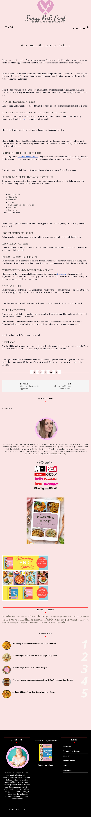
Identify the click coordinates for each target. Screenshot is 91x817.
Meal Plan (24, 616)
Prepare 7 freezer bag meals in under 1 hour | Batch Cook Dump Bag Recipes (42, 680)
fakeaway (38, 619)
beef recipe (77, 616)
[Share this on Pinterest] (45, 372)
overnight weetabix (8, 622)
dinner (28, 619)
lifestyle (49, 619)
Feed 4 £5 (16, 616)
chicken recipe (9, 619)
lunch (57, 619)
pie (22, 622)
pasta (17, 622)
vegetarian (61, 622)
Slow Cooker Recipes (39, 616)
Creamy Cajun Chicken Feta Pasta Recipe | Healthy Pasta (34, 656)
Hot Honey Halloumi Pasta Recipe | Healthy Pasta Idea (34, 643)
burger (86, 616)
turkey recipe (50, 622)
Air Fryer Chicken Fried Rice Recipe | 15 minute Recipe (33, 692)
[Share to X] (40, 372)
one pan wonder (69, 619)
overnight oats (83, 620)
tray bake (41, 622)
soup (35, 622)
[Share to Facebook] (34, 372)
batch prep (67, 616)
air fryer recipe (56, 616)
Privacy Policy (17, 809)
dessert (21, 620)
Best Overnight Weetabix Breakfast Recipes (29, 668)
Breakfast (7, 616)
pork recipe (28, 622)
